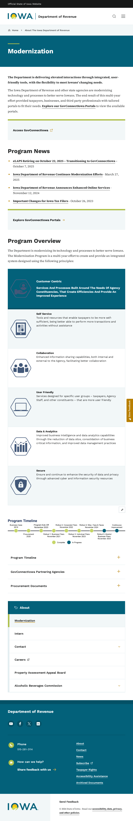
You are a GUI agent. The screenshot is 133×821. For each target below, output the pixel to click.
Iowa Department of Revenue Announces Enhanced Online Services (61, 188)
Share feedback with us (34, 769)
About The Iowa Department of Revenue (47, 30)
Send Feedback (69, 801)
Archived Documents (89, 782)
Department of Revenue (57, 17)
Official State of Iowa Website (24, 4)
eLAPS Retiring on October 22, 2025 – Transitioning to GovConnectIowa (64, 161)
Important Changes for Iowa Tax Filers (40, 201)
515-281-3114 (25, 749)
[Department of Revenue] (21, 16)
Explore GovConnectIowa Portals (36, 220)
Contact (81, 750)
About (80, 743)
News (79, 756)
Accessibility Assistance (92, 776)
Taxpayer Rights (86, 769)
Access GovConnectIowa (30, 130)
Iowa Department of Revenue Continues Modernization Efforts (58, 174)
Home (15, 30)
